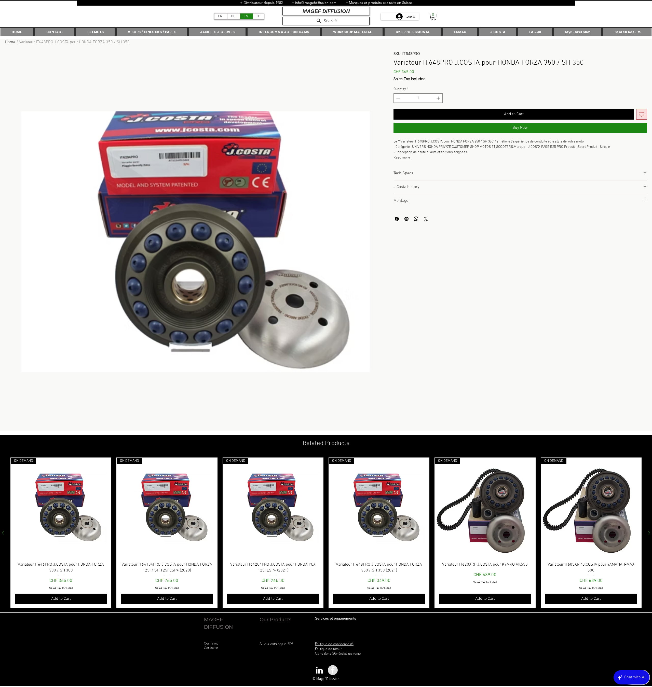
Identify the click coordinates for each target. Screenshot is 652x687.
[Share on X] (426, 219)
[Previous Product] (3, 533)
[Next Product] (649, 533)
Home (10, 42)
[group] (326, 532)
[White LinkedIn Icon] (319, 670)
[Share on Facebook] (397, 219)
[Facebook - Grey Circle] (333, 670)
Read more (401, 157)
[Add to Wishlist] (641, 114)
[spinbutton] (418, 98)
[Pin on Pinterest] (406, 219)
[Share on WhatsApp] (416, 219)
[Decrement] (397, 98)
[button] (433, 16)
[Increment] (439, 98)
